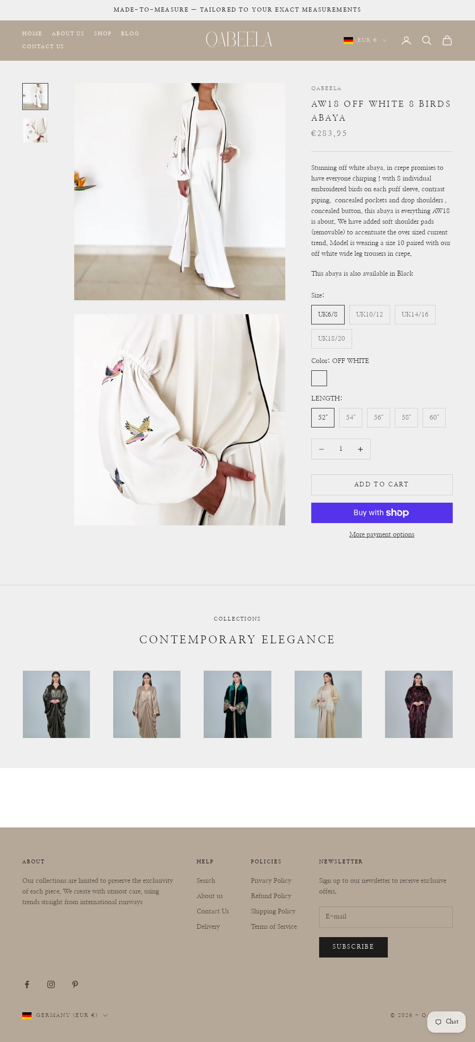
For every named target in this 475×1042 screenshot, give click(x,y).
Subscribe (353, 947)
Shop (103, 33)
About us (210, 896)
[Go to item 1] (35, 96)
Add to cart (382, 485)
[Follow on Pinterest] (75, 984)
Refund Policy (271, 896)
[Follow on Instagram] (51, 984)
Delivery (208, 927)
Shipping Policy (273, 911)
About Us (68, 33)
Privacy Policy (271, 881)
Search (206, 881)
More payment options (381, 534)
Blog (130, 33)
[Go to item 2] (35, 130)
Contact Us (43, 46)
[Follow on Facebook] (27, 984)
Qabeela (326, 88)
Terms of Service (274, 927)
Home (32, 33)
